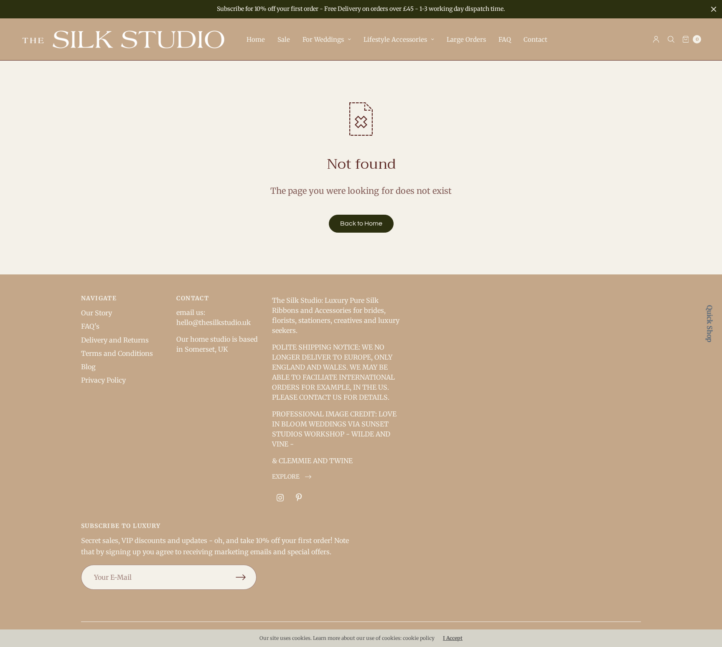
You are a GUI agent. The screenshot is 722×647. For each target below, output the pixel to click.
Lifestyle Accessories (395, 39)
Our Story (96, 313)
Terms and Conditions (117, 353)
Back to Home (361, 223)
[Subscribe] (246, 577)
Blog (88, 367)
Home (256, 39)
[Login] (656, 39)
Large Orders (466, 39)
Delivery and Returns (115, 340)
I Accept (453, 638)
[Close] (713, 9)
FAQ (504, 39)
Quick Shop (710, 323)
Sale (283, 39)
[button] (291, 476)
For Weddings (323, 39)
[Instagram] (280, 498)
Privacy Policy (103, 380)
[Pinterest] (298, 498)
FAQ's (90, 326)
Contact (535, 39)
